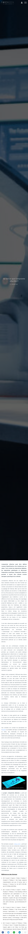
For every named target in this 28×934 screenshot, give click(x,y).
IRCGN (4, 729)
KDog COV (17, 844)
